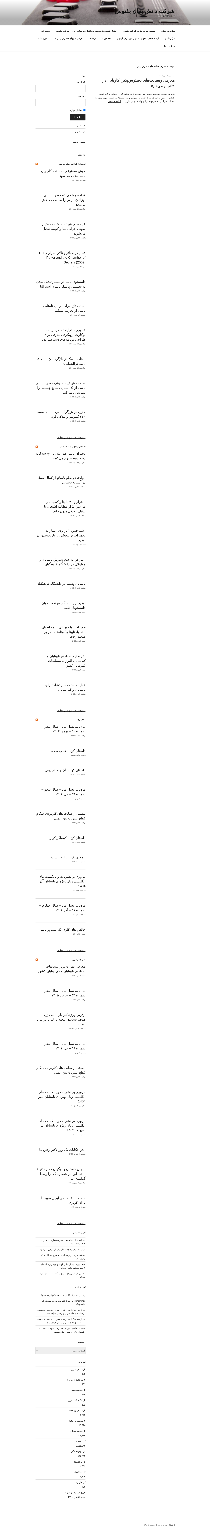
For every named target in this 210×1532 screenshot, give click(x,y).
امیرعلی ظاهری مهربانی (74, 1328)
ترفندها (92, 38)
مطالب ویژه (81, 720)
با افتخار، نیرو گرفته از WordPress (159, 1525)
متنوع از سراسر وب (78, 959)
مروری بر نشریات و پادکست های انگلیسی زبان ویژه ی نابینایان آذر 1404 (62, 881)
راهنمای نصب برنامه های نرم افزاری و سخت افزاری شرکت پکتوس (86, 31)
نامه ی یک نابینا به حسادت (67, 857)
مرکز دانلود (170, 38)
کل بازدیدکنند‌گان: (77, 1451)
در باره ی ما (169, 46)
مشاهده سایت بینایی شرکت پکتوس (139, 31)
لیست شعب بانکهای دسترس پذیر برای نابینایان (138, 38)
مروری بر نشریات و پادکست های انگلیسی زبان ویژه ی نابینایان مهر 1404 (61, 1096)
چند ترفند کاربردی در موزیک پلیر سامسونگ (59, 1295)
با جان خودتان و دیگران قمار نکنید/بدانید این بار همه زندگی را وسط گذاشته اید (61, 1173)
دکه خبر (107, 38)
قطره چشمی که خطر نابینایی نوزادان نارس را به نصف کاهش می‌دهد (63, 199)
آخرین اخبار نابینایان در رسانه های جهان (72, 164)
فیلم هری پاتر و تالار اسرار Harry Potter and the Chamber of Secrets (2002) (62, 257)
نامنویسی (81, 125)
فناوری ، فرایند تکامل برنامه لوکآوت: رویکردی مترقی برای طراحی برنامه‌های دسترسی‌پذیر (63, 334)
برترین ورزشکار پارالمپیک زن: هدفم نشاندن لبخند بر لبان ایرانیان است (61, 1019)
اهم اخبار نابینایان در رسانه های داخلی (72, 447)
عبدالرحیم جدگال (77, 1319)
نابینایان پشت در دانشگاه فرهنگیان (60, 583)
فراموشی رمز (78, 131)
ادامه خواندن (114, 101)
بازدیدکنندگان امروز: (76, 1380)
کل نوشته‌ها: (79, 1462)
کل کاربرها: (79, 1482)
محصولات (45, 31)
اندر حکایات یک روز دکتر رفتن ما (62, 1150)
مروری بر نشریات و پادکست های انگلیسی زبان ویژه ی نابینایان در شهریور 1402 (62, 1125)
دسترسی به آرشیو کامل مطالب (71, 437)
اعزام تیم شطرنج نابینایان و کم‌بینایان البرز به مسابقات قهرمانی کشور (66, 661)
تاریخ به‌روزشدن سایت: (74, 1492)
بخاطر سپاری (76, 110)
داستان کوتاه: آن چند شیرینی (65, 770)
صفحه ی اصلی (168, 31)
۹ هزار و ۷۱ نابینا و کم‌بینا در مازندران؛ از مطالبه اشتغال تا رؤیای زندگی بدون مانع (64, 506)
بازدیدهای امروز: (77, 1369)
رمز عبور (81, 96)
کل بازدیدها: (79, 1441)
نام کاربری (80, 82)
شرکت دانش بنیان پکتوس (144, 11)
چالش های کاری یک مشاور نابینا (62, 929)
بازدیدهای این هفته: (76, 1410)
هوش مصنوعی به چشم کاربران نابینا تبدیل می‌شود (62, 1249)
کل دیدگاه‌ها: (79, 1472)
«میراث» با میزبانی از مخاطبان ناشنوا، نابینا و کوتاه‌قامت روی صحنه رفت (63, 632)
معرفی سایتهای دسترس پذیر (70, 38)
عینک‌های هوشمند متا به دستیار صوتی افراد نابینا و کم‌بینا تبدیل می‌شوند (63, 228)
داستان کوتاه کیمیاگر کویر (67, 838)
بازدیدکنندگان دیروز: (76, 1400)
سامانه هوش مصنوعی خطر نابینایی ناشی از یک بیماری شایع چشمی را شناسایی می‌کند (60, 387)
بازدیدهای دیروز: (77, 1390)
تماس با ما (44, 38)
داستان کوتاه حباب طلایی (67, 751)
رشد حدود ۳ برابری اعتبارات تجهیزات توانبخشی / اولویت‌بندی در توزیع (60, 535)
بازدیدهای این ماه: (77, 1421)
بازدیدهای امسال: (77, 1431)
